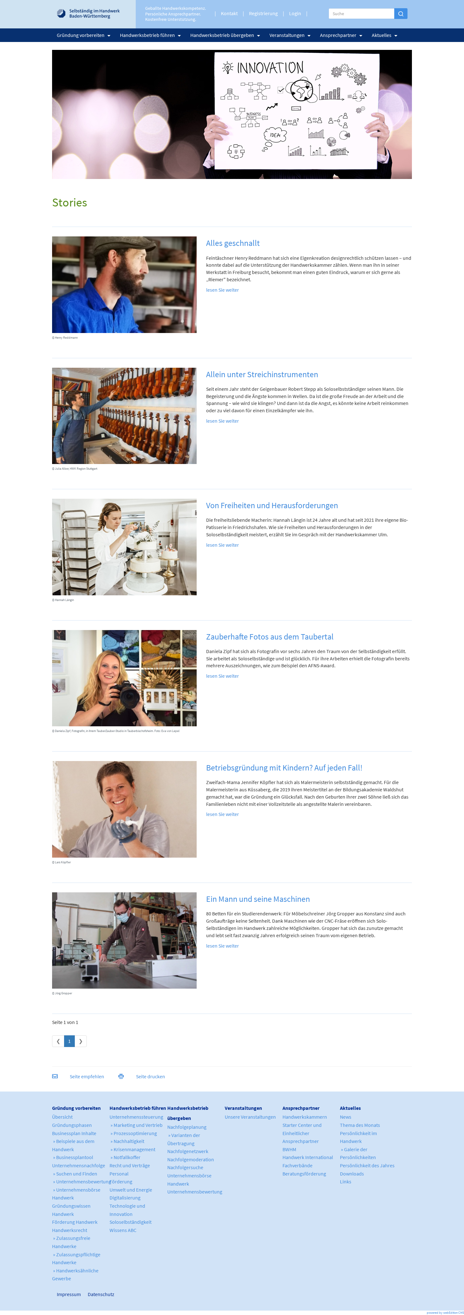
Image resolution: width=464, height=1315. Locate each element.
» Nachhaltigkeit (127, 1141)
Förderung (121, 1181)
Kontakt (229, 13)
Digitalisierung (125, 1197)
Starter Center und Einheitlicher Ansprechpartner (302, 1133)
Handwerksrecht (69, 1230)
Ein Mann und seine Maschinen (258, 899)
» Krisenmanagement (132, 1149)
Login (295, 13)
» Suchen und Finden (74, 1173)
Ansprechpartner (338, 35)
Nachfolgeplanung (186, 1127)
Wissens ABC (123, 1230)
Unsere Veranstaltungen (250, 1117)
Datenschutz (98, 1294)
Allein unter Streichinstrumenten (262, 374)
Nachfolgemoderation (190, 1159)
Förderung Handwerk (75, 1222)
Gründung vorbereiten (80, 35)
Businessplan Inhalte (74, 1133)
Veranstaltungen (287, 35)
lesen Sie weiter (222, 290)
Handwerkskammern (305, 1117)
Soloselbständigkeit (131, 1222)
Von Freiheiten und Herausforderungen (272, 505)
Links (345, 1181)
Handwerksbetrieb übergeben (222, 35)
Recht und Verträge (130, 1165)
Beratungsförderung (304, 1173)
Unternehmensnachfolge (78, 1165)
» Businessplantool (72, 1157)
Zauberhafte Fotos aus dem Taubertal (270, 636)
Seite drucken (150, 1076)
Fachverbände (297, 1165)
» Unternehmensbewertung (81, 1181)
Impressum (60, 1294)
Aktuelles (381, 35)
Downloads (352, 1173)
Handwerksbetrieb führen (147, 35)
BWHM (289, 1149)
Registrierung (263, 13)
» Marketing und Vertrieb (136, 1125)
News (345, 1117)
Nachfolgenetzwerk (187, 1151)
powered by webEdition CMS (445, 1313)
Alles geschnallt (233, 243)
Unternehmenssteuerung (136, 1117)
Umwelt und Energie (131, 1190)
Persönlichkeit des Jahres (367, 1165)
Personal (119, 1173)
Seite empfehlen (87, 1076)
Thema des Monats (360, 1125)
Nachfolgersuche (185, 1167)
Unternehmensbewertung (194, 1191)
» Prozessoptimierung (133, 1133)
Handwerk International (308, 1157)
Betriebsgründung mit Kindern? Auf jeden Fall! (284, 767)
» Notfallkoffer (125, 1157)
